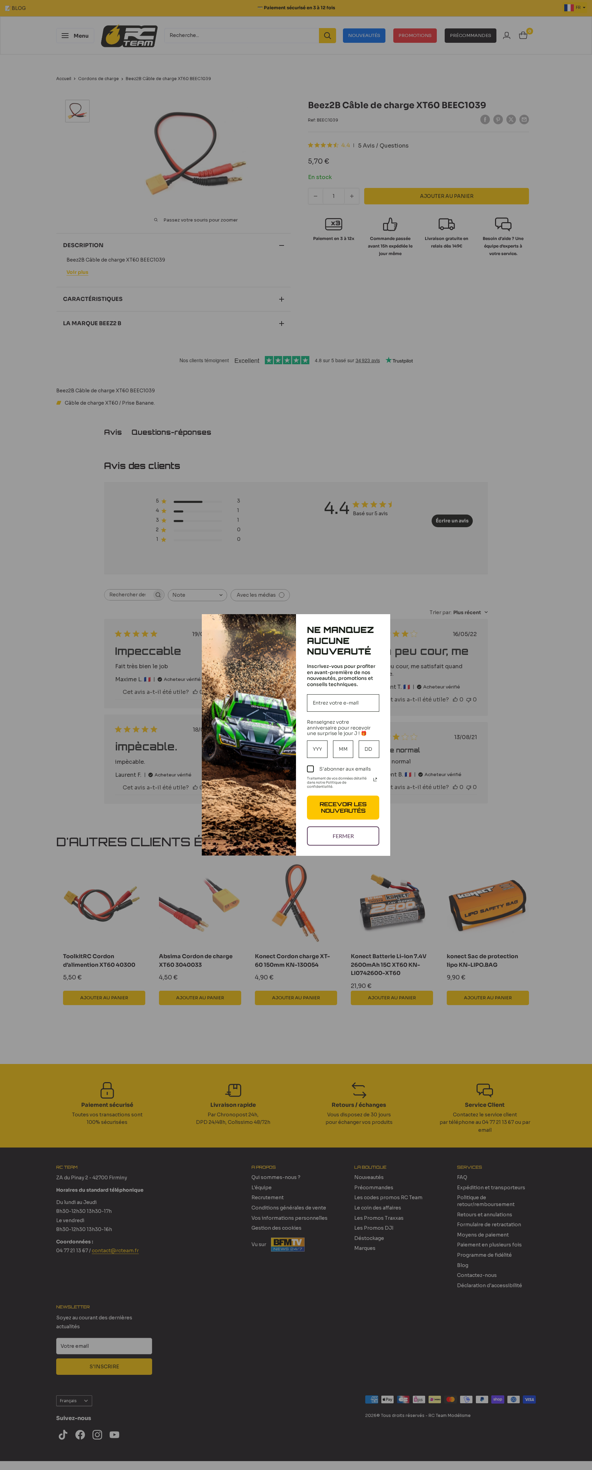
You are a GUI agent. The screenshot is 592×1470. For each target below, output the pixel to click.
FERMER (343, 836)
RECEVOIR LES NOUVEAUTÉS (343, 807)
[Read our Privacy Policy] (375, 779)
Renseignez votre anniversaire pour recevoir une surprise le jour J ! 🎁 (339, 728)
